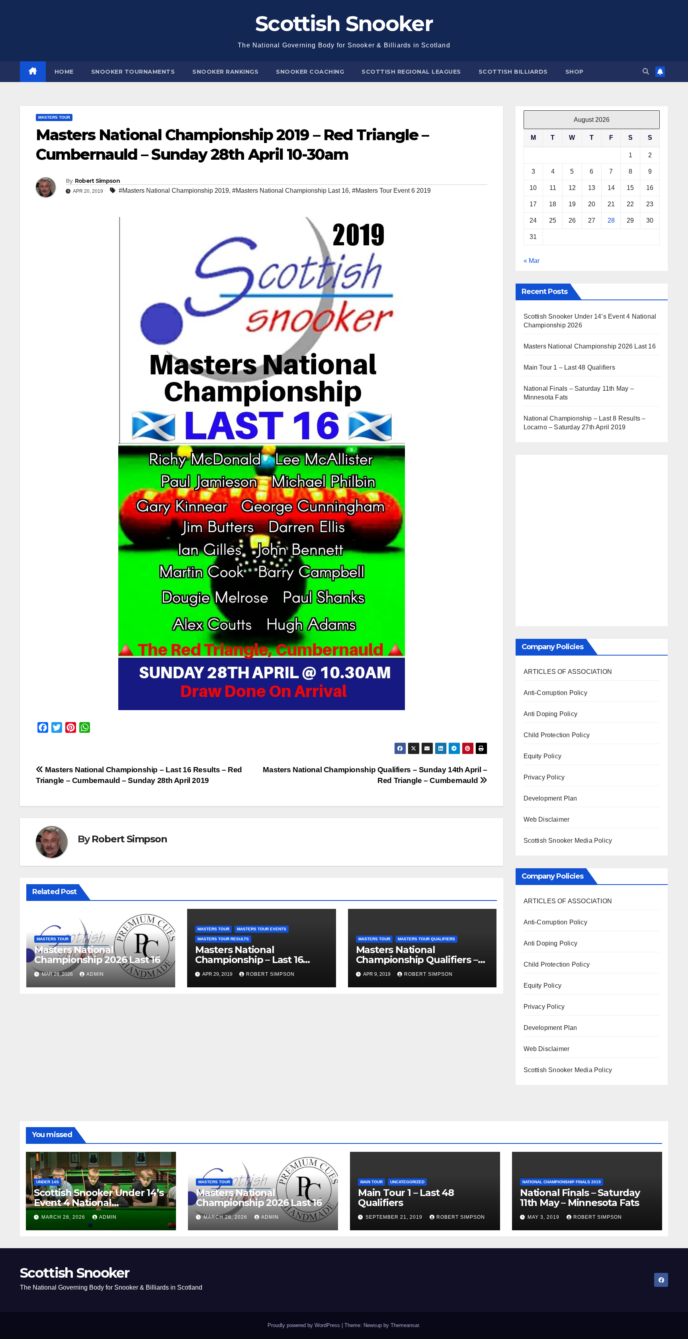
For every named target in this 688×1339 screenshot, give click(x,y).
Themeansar (405, 1325)
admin (95, 974)
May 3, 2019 (544, 1217)
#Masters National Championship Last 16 (290, 190)
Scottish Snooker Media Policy (568, 840)
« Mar (531, 260)
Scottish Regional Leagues (411, 71)
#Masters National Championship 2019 (174, 190)
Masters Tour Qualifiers (426, 939)
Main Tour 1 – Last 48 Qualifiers (569, 367)
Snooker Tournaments (133, 71)
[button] (646, 71)
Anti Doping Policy (551, 714)
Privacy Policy (544, 777)
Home (64, 71)
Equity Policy (543, 756)
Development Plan (550, 798)
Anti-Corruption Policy (555, 692)
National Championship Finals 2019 (561, 1182)
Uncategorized (407, 1182)
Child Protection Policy (557, 735)
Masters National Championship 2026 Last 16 (97, 954)
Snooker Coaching (310, 71)
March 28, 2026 (64, 1217)
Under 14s (47, 1182)
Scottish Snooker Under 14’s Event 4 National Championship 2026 (99, 1202)
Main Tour (371, 1182)
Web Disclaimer (547, 819)
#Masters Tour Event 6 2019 (391, 190)
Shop (574, 71)
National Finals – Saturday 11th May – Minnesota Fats (580, 1197)
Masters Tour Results (223, 939)
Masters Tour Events (261, 929)
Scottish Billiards (513, 71)
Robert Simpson (97, 180)
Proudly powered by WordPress (305, 1325)
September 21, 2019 (395, 1217)
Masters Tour (54, 117)
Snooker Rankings (225, 71)
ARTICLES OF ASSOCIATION (568, 671)
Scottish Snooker (344, 23)
